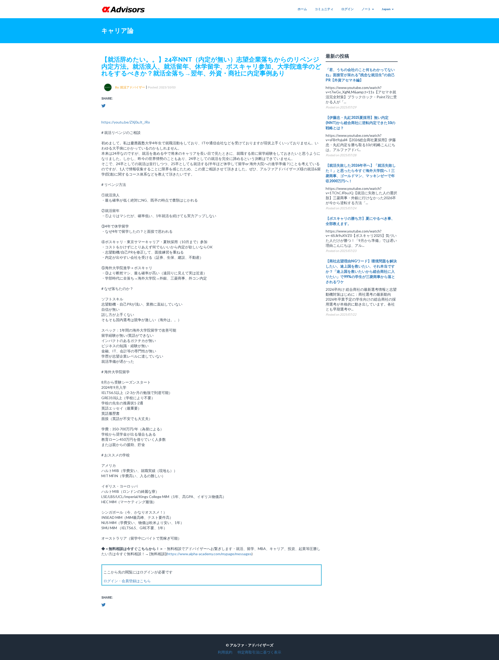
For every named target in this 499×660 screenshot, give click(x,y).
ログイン (347, 9)
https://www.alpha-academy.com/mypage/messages (209, 554)
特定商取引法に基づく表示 (259, 652)
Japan (386, 9)
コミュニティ (324, 9)
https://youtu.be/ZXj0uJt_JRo (125, 122)
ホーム (302, 9)
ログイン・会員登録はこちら (127, 581)
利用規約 (225, 652)
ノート (366, 9)
